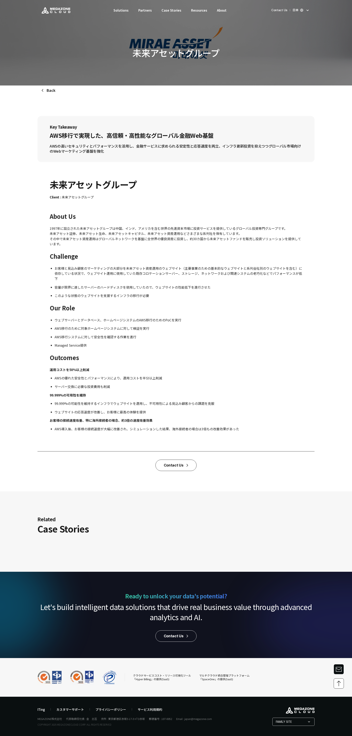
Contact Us (279, 10)
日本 (296, 10)
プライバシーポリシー (111, 709)
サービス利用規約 (150, 709)
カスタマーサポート (70, 709)
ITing (41, 709)
